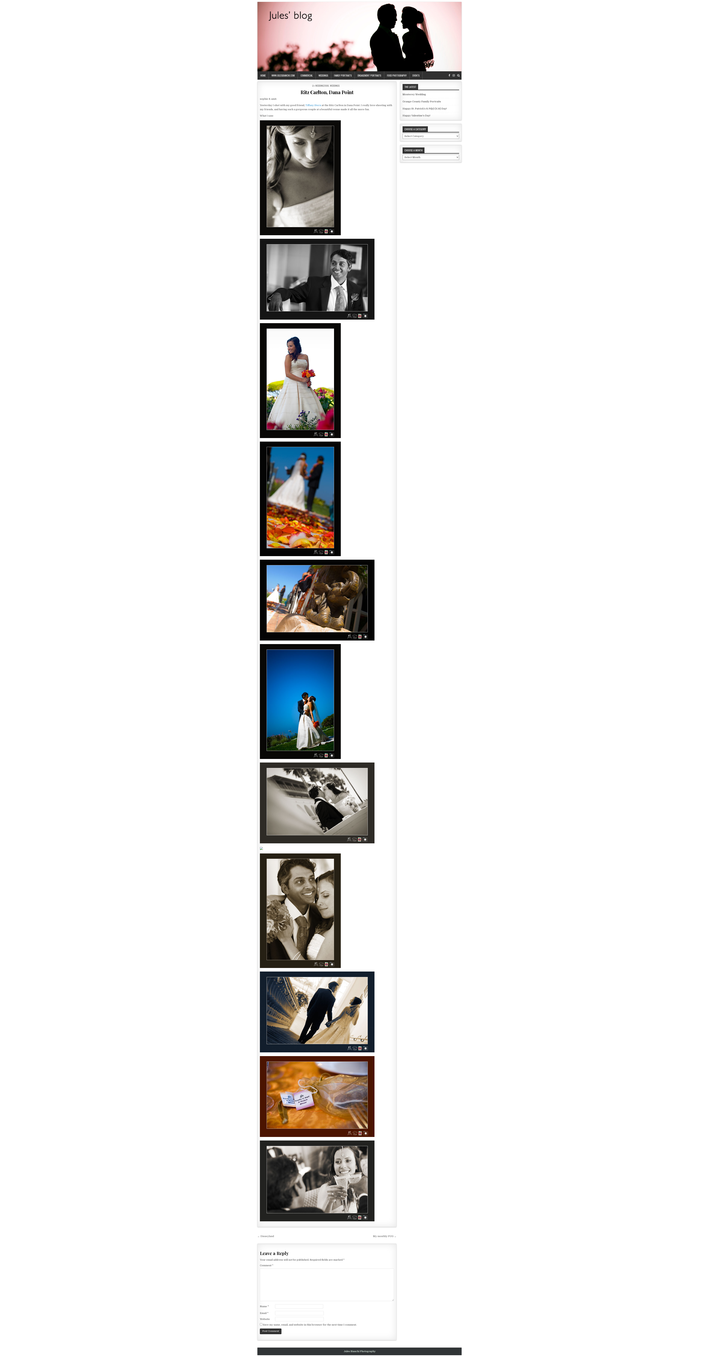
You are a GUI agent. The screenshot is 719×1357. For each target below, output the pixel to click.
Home (263, 75)
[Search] (458, 75)
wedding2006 (322, 85)
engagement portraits (369, 75)
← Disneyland (265, 1236)
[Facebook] (449, 75)
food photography (397, 75)
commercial (307, 75)
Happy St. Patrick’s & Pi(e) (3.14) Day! (425, 108)
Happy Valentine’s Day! (416, 115)
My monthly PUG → (384, 1236)
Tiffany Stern (313, 105)
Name (264, 1306)
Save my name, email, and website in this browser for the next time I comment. (310, 1324)
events (416, 75)
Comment (266, 1265)
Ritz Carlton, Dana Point (327, 92)
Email (264, 1313)
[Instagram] (454, 75)
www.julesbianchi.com (283, 75)
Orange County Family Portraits (422, 101)
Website (265, 1319)
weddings (323, 75)
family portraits (343, 75)
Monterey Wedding (414, 94)
